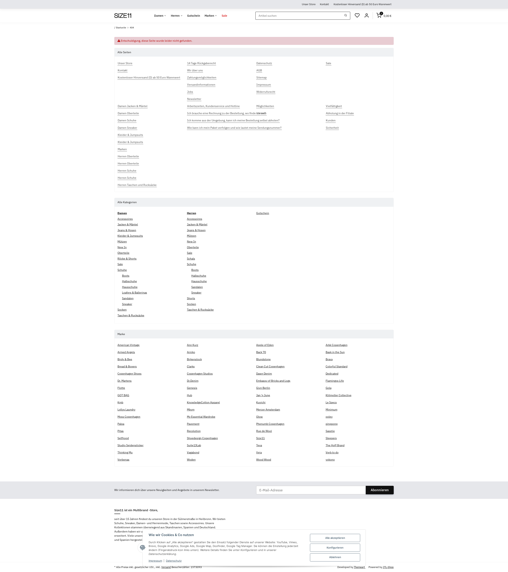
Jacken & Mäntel (127, 224)
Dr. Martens (124, 381)
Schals (191, 258)
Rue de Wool (264, 431)
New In (122, 247)
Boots (125, 275)
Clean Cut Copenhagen (270, 366)
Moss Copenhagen (128, 416)
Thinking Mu (125, 452)
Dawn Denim (264, 373)
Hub (189, 395)
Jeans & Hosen (126, 230)
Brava (329, 359)
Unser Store (309, 4)
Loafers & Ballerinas (134, 292)
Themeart (360, 567)
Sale (120, 264)
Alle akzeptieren (335, 537)
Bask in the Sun (335, 352)
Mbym (190, 409)
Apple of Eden (265, 345)
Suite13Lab (194, 445)
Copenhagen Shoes (129, 373)
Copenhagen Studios (200, 373)
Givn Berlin (263, 388)
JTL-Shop (388, 567)
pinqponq (332, 424)
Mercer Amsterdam (268, 409)
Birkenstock (194, 359)
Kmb (120, 402)
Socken (122, 309)
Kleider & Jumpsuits (130, 236)
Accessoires (125, 219)
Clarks (191, 366)
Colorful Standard (336, 366)
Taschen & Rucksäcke (130, 315)
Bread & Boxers (127, 366)
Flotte (121, 388)
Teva (259, 445)
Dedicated (332, 373)
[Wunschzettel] (357, 16)
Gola (328, 388)
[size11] (122, 15)
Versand (166, 567)
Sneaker (127, 304)
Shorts (191, 298)
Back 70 (261, 352)
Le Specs (331, 402)
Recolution (194, 431)
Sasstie (330, 431)
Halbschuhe (129, 281)
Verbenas (123, 459)
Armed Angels (126, 352)
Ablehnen (335, 557)
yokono (330, 459)
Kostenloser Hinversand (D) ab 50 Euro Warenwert (363, 4)
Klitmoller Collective (338, 395)
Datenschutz (174, 560)
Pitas (120, 431)
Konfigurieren (335, 547)
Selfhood (123, 438)
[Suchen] (345, 16)
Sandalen (128, 298)
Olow (259, 416)
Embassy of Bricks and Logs (273, 381)
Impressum (155, 560)
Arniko (191, 352)
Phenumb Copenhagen (270, 424)
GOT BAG (123, 395)
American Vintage (128, 345)
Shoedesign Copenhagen (202, 438)
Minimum (331, 409)
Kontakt (324, 4)
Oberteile (123, 253)
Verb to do (332, 452)
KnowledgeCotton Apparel (203, 402)
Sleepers (331, 438)
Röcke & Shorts (127, 258)
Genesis (192, 388)
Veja (259, 452)
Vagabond (193, 452)
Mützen (122, 241)
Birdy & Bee (124, 359)
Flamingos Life (335, 381)
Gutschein (262, 213)
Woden (191, 459)
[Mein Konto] (366, 16)
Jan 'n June (263, 395)
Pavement (193, 424)
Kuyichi (261, 402)
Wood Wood (263, 459)
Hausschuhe (130, 287)
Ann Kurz (192, 345)
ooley (329, 416)
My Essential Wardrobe (201, 416)
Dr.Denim (192, 381)
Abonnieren (380, 490)
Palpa (120, 424)
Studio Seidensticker (130, 445)
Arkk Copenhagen (336, 345)
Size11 (260, 438)
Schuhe (122, 270)
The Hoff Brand (335, 445)
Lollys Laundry (126, 409)
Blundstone (263, 359)
